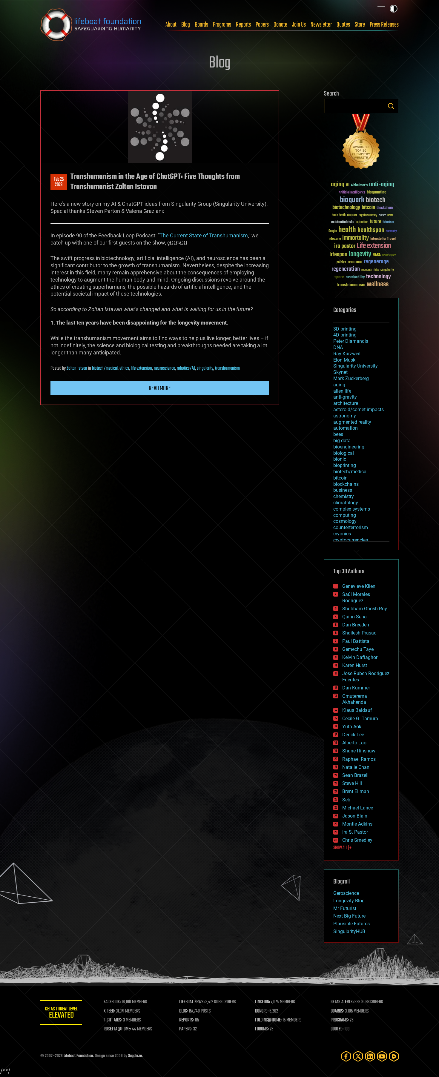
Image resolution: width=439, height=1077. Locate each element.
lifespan (338, 254)
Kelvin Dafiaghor (359, 657)
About (170, 24)
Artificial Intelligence (352, 193)
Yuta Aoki (352, 726)
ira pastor (344, 246)
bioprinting (344, 465)
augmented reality (352, 422)
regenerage (376, 262)
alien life (342, 391)
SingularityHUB (349, 931)
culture (382, 215)
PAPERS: (185, 1029)
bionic (339, 459)
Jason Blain (354, 816)
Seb (346, 800)
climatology (345, 503)
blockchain (385, 208)
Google (333, 231)
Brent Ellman (355, 791)
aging (337, 184)
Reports (243, 24)
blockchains (346, 484)
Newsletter (321, 24)
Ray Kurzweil (346, 354)
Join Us (299, 24)
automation (345, 428)
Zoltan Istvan (77, 368)
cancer (352, 215)
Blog (185, 24)
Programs (222, 24)
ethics (124, 368)
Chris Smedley (357, 840)
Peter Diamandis (350, 341)
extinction (362, 222)
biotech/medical (105, 368)
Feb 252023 (59, 182)
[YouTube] (382, 1056)
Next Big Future (349, 916)
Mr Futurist (344, 908)
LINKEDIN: (262, 1002)
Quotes (343, 24)
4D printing (345, 335)
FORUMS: (262, 1029)
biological (343, 453)
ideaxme (335, 239)
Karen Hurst (354, 665)
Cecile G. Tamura (360, 718)
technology (378, 277)
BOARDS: (337, 1011)
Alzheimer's (359, 185)
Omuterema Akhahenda (354, 699)
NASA (377, 255)
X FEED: (109, 1011)
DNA (338, 347)
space (339, 276)
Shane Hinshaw (358, 751)
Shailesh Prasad (359, 633)
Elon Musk (344, 360)
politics (341, 263)
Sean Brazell (355, 775)
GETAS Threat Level (61, 1013)
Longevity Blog (349, 901)
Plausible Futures (351, 924)
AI (347, 185)
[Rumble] (394, 1056)
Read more (160, 388)
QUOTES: (337, 1029)
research (366, 270)
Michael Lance (357, 808)
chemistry (343, 496)
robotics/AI (186, 368)
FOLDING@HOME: (268, 1020)
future (375, 222)
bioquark (352, 200)
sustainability (355, 278)
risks (376, 270)
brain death (339, 215)
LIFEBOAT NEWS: (192, 1002)
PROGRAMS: (340, 1020)
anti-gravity (345, 397)
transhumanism (227, 368)
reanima (355, 262)
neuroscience (164, 368)
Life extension (374, 246)
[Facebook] (346, 1056)
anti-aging (381, 184)
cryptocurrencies (350, 540)
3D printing (345, 329)
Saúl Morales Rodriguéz (356, 597)
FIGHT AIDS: (113, 1020)
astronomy (344, 416)
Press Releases (384, 24)
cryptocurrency (368, 215)
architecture (345, 403)
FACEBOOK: (112, 1002)
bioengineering (348, 447)
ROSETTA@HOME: (117, 1029)
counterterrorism (350, 527)
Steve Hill (352, 783)
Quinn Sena (354, 617)
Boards (201, 24)
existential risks (342, 222)
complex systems (351, 509)
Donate (280, 24)
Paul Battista (355, 641)
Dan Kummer (356, 688)
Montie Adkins (357, 824)
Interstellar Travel (383, 239)
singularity (205, 368)
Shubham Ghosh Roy (364, 609)
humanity (391, 231)
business (342, 490)
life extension (141, 368)
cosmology (345, 521)
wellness (378, 284)
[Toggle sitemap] (381, 9)
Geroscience (346, 893)
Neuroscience (389, 255)
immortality (355, 238)
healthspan (370, 230)
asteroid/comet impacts (358, 409)
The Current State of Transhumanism (203, 235)
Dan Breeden (355, 625)
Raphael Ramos (359, 759)
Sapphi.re (135, 1056)
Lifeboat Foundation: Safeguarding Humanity (91, 24)
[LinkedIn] (370, 1056)
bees (338, 434)
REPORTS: (186, 1020)
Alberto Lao (354, 743)
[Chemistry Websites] (361, 143)
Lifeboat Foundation (78, 1056)
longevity (360, 254)
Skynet (340, 372)
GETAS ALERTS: (342, 1002)
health (347, 230)
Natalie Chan (355, 767)
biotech (376, 200)
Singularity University (355, 366)
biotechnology (346, 208)
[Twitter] (358, 1056)
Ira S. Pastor (355, 832)
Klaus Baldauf (357, 710)
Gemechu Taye (358, 649)
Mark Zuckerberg (351, 378)
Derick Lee (353, 735)
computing (344, 515)
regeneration (345, 269)
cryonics (342, 534)
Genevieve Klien (358, 586)
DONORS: (261, 1011)
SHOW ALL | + (342, 848)
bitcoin (368, 208)
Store (360, 24)
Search (391, 106)
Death (390, 215)
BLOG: (183, 1011)
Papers (262, 24)
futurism (388, 222)
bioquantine (376, 192)
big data (342, 440)
